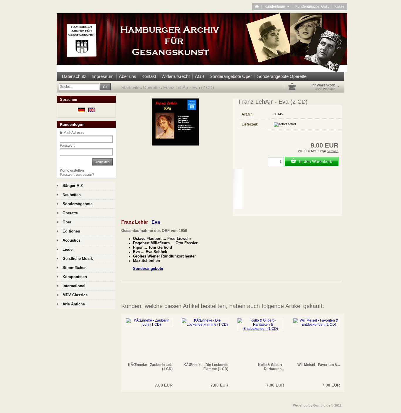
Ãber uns (127, 76)
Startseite (130, 87)
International (74, 286)
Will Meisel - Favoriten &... (318, 365)
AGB (199, 76)
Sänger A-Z (73, 185)
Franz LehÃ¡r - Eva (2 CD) (188, 87)
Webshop (300, 405)
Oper (67, 222)
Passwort (67, 145)
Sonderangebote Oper (231, 76)
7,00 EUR (164, 385)
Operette (151, 87)
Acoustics (71, 240)
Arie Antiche (74, 304)
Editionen (71, 231)
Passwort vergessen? (77, 175)
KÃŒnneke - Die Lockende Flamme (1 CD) (205, 367)
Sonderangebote (77, 204)
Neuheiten (72, 195)
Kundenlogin (276, 6)
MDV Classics (75, 295)
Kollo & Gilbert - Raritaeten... (271, 367)
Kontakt (148, 76)
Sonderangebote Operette (281, 76)
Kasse (339, 6)
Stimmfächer (74, 267)
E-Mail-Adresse (72, 133)
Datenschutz (74, 76)
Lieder (68, 249)
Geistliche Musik (78, 258)
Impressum (103, 76)
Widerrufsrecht (175, 76)
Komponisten (75, 277)
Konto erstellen (72, 170)
